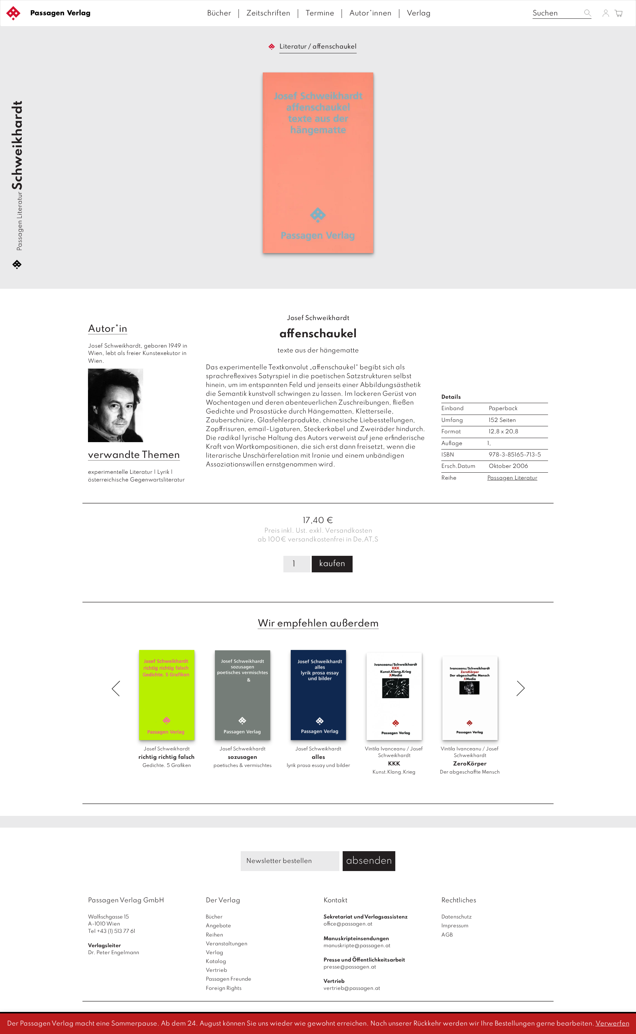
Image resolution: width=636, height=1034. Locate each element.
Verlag (419, 13)
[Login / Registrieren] (606, 13)
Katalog (216, 961)
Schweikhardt (18, 145)
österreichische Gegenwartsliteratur (136, 480)
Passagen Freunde (228, 979)
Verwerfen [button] (612, 1023)
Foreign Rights (223, 988)
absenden (369, 861)
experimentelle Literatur (120, 472)
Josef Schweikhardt (318, 318)
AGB (447, 935)
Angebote (218, 925)
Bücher (219, 13)
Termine (319, 13)
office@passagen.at (348, 924)
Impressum (455, 925)
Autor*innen (370, 13)
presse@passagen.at (350, 967)
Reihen (214, 935)
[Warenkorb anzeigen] (618, 13)
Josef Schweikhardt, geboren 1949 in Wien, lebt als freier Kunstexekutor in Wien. (138, 353)
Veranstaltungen (226, 943)
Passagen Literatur (20, 221)
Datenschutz (456, 917)
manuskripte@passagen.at (357, 945)
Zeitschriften (268, 13)
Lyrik (163, 472)
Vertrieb (216, 970)
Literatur (293, 46)
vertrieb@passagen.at (352, 988)
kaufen (332, 564)
